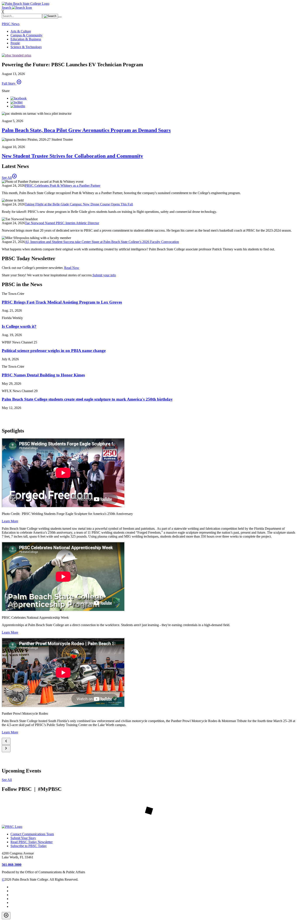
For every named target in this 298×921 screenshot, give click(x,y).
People (15, 43)
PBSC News (10, 24)
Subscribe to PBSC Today (28, 846)
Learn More (10, 521)
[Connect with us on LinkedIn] (17, 106)
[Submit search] (50, 16)
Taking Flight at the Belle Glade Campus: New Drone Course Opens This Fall (79, 204)
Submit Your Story (23, 838)
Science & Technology (26, 47)
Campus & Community (26, 35)
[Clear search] (60, 17)
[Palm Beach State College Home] (25, 3)
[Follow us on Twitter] (16, 102)
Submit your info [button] (104, 275)
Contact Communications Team (32, 834)
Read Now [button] (71, 268)
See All (7, 780)
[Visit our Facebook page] (18, 98)
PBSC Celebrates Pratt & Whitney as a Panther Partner (62, 185)
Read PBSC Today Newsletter (31, 842)
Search (7, 7)
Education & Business (25, 39)
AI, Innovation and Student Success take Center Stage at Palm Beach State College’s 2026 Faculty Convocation (102, 242)
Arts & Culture (20, 31)
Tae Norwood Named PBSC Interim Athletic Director (62, 223)
